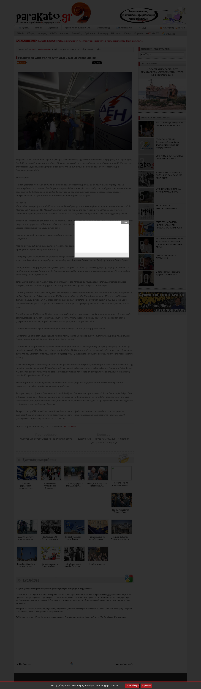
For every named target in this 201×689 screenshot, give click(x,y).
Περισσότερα (132, 685)
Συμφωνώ (146, 685)
